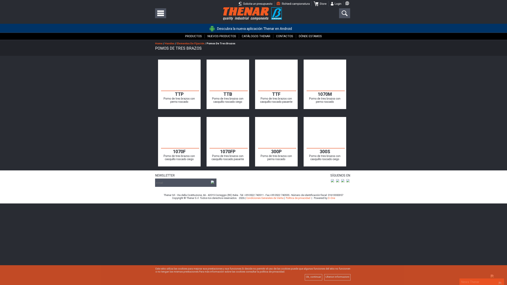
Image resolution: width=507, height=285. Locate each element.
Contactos (284, 36)
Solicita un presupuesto (258, 3)
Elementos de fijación (190, 43)
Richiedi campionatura (295, 3)
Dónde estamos (310, 36)
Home (159, 43)
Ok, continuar (313, 276)
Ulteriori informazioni (337, 276)
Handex (169, 43)
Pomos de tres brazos (221, 43)
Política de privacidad (298, 198)
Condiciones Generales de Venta (264, 198)
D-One (331, 198)
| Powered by (323, 198)
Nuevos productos (222, 36)
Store (323, 3)
